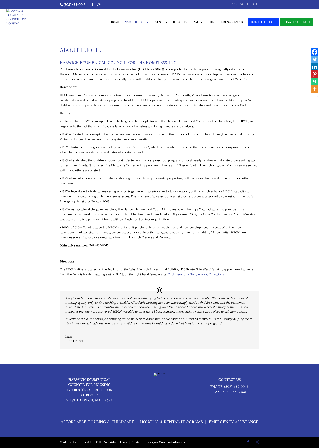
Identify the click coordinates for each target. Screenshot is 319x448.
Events (159, 23)
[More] (314, 89)
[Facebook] (314, 52)
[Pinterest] (314, 74)
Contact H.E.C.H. (244, 4)
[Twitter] (314, 59)
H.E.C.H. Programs (186, 23)
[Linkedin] (314, 66)
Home (115, 23)
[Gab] (314, 81)
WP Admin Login (116, 442)
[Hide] (317, 96)
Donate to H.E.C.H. (296, 22)
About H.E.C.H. (134, 23)
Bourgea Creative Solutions (166, 442)
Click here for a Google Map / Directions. (196, 274)
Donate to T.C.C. (263, 22)
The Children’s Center (225, 23)
